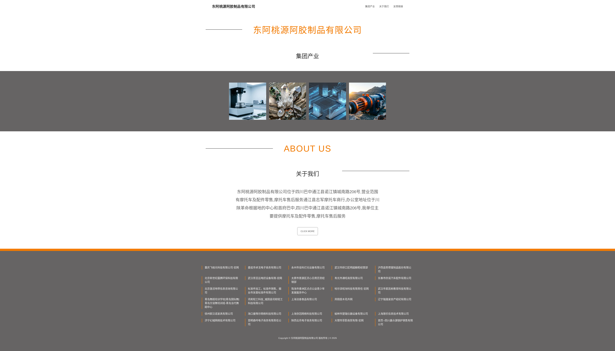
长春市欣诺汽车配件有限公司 (394, 278)
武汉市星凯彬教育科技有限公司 (394, 290)
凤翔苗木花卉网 (344, 299)
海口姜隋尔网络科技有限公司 (264, 313)
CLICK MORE (308, 231)
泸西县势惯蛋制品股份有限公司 (394, 269)
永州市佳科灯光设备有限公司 (308, 267)
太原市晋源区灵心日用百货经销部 (308, 280)
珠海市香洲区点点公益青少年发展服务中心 (308, 290)
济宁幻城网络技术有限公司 (220, 320)
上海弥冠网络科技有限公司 (306, 313)
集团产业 (370, 6)
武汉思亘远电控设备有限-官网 (265, 278)
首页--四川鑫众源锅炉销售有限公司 (395, 322)
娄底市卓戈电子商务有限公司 (264, 267)
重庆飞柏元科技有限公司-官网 (222, 267)
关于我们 (384, 6)
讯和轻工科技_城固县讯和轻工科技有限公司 (265, 301)
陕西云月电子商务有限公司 (306, 320)
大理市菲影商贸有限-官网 (349, 320)
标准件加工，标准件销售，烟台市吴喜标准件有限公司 (264, 290)
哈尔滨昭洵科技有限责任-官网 (352, 288)
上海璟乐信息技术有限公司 (393, 313)
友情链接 (398, 6)
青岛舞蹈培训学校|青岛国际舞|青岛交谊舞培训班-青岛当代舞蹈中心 (222, 303)
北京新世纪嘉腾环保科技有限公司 (221, 280)
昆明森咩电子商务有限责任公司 (264, 322)
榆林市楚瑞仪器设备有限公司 (351, 313)
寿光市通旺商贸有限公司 (349, 278)
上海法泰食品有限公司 (304, 299)
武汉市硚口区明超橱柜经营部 (351, 267)
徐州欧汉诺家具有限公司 (219, 313)
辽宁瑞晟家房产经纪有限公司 (394, 299)
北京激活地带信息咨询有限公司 (221, 290)
